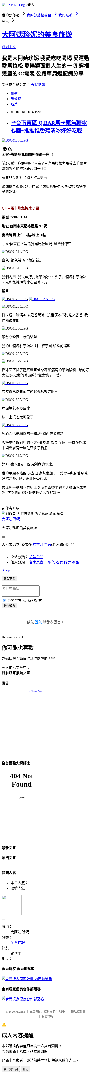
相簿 (14, 93)
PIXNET (20, 1011)
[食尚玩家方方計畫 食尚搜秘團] (27, 979)
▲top (6, 570)
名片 (14, 104)
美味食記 (36, 557)
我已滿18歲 (11, 1069)
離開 (25, 1069)
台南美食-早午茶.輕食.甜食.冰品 (54, 562)
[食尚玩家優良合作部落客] (23, 999)
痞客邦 (38, 544)
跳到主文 (9, 47)
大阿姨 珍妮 (11, 519)
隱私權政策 (78, 1011)
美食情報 (38, 84)
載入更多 (9, 578)
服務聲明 (47, 1016)
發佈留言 (9, 606)
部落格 (16, 99)
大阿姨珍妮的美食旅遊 (37, 35)
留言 (47, 544)
